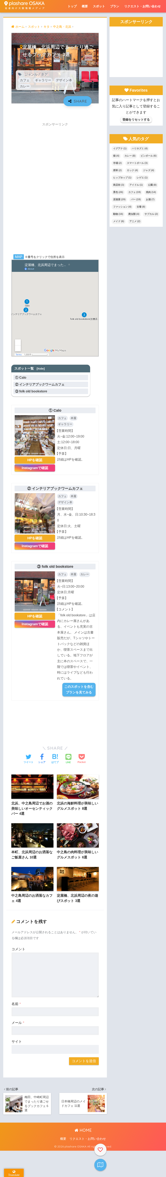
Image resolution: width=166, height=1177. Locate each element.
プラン (114, 6)
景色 (118, 192)
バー (136, 199)
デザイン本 (64, 80)
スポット (99, 6)
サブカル (151, 214)
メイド (118, 221)
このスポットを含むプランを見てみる (79, 689)
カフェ (25, 80)
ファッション (122, 206)
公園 (152, 184)
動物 (118, 214)
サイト (17, 1042)
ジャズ (148, 170)
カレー (25, 86)
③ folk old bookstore (32, 391)
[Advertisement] (55, 189)
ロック (132, 170)
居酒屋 (119, 199)
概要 (85, 6)
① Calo (22, 377)
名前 (16, 1004)
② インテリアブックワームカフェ (41, 384)
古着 (141, 206)
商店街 (118, 184)
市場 (117, 163)
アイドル (136, 184)
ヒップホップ (122, 177)
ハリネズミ (140, 148)
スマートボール (137, 163)
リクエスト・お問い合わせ (142, 6)
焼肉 (151, 192)
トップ (72, 6)
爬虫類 (133, 214)
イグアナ (120, 148)
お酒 (150, 199)
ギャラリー (43, 80)
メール (18, 1023)
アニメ (134, 221)
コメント (18, 949)
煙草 (117, 170)
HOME (85, 1130)
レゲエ (142, 177)
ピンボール (148, 155)
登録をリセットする (136, 119)
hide (41, 368)
